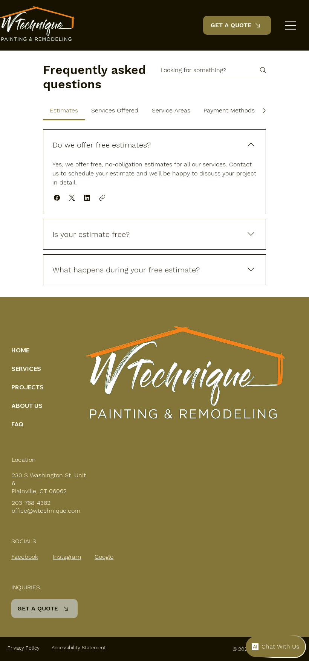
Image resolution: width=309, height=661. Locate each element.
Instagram (67, 556)
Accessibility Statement (79, 647)
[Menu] (291, 25)
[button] (56, 197)
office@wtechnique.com (46, 510)
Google (104, 556)
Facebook (24, 556)
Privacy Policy (24, 648)
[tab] (64, 110)
